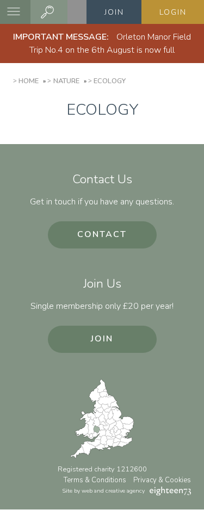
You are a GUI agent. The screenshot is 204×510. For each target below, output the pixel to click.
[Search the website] (48, 12)
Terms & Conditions (95, 480)
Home (28, 81)
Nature (66, 81)
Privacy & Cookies (162, 480)
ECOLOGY (110, 81)
